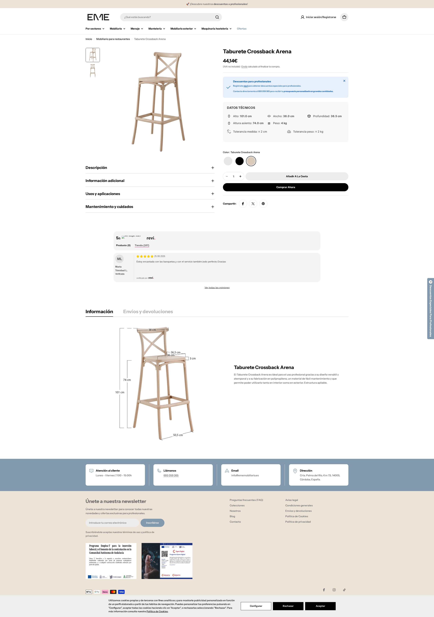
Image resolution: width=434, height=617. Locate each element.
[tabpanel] (217, 383)
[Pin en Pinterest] (263, 204)
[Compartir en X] (253, 204)
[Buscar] (217, 17)
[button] (430, 308)
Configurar (256, 605)
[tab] (123, 245)
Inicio (89, 39)
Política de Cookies (157, 611)
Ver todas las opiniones (217, 287)
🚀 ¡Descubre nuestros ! (217, 4)
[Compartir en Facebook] (243, 204)
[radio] (228, 161)
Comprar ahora (285, 187)
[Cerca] (344, 81)
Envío (244, 66)
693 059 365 (171, 475)
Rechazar (288, 605)
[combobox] (171, 17)
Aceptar (320, 605)
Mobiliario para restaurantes (113, 39)
